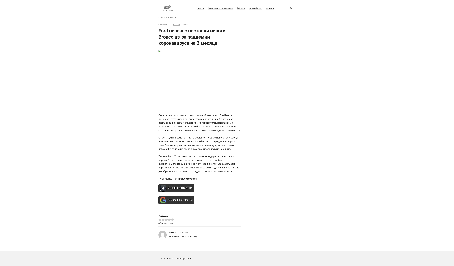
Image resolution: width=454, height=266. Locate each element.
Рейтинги (241, 8)
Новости (200, 8)
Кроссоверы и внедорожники (220, 8)
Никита (173, 232)
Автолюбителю (255, 8)
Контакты (270, 8)
